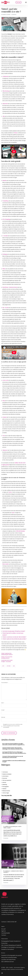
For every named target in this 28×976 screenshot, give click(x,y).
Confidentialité (5, 933)
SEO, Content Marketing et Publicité (11, 945)
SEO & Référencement (7, 961)
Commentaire (4, 682)
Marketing (4, 784)
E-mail (3, 710)
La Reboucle (5, 76)
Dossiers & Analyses (6, 774)
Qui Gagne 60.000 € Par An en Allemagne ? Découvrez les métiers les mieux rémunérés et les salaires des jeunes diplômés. (14, 753)
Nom (2, 702)
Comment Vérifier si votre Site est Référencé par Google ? (14, 761)
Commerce (5, 772)
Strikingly (4, 254)
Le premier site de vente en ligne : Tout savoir (6, 661)
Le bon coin (5, 380)
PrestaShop (5, 201)
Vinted (15, 133)
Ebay (3, 400)
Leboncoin (5, 103)
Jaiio (3, 116)
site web (8, 665)
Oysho (10, 492)
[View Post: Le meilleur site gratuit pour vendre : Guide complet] (14, 811)
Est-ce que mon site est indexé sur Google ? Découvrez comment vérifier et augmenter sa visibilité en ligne (13, 744)
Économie (4, 778)
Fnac (3, 435)
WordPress (5, 287)
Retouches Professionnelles (9, 957)
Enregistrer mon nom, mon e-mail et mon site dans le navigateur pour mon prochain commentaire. (12, 726)
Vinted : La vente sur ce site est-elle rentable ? (14, 637)
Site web (3, 717)
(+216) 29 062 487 (12, 922)
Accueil (3, 929)
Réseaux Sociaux (6, 790)
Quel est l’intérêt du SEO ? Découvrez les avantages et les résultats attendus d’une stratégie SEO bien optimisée (12, 748)
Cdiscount (5, 450)
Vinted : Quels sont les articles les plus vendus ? (14, 639)
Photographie (5, 786)
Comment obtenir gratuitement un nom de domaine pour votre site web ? (12, 757)
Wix (3, 307)
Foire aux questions (6, 780)
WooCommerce (13, 287)
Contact (3, 935)
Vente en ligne (5, 793)
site (3, 665)
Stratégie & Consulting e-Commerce (11, 947)
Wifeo (4, 269)
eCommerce (3, 14)
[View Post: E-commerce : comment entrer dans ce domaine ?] (14, 856)
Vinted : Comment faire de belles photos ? (6, 657)
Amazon (4, 417)
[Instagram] (2, 973)
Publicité (4, 788)
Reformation (5, 564)
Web (14, 665)
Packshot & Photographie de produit (11, 955)
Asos (13, 512)
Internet (8, 14)
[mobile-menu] (25, 2)
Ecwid (7, 307)
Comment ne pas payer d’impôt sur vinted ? (13, 631)
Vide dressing (5, 91)
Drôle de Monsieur (20, 531)
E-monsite (5, 236)
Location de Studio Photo (8, 959)
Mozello (4, 180)
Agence (3, 931)
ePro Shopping (6, 219)
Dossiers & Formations (7, 949)
